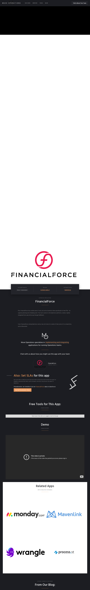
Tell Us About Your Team (79, 3)
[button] (28, 3)
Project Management (22, 290)
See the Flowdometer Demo (22, 390)
